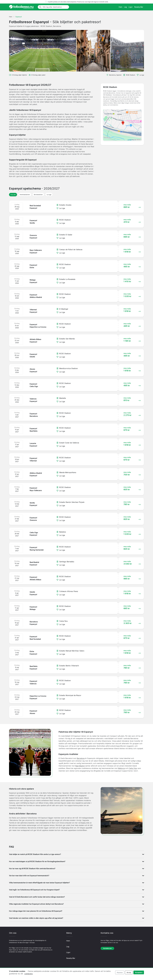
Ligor (131, 7)
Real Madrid (80, 766)
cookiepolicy (28, 974)
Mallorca (121, 768)
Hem (120, 7)
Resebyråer (138, 7)
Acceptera (138, 972)
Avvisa (129, 972)
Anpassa (120, 972)
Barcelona (81, 758)
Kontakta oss (107, 948)
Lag (125, 7)
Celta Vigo (133, 768)
